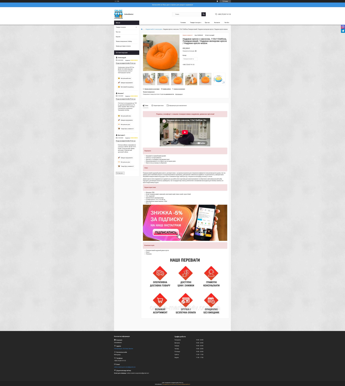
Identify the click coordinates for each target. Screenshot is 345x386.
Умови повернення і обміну (124, 41)
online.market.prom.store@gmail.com (125, 367)
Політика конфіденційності (183, 384)
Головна (183, 22)
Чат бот (226, 22)
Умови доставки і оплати (123, 46)
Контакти (217, 22)
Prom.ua (181, 382)
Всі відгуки (119, 173)
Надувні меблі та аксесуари (154, 29)
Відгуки (118, 36)
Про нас (207, 22)
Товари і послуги (195, 22)
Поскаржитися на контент (169, 384)
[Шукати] (203, 14)
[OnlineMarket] (118, 14)
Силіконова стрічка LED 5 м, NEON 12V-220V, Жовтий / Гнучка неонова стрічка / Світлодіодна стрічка (126, 70)
